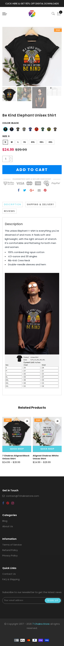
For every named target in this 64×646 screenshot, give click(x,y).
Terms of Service (12, 544)
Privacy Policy (10, 555)
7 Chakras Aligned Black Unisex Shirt (15, 457)
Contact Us (9, 573)
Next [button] (52, 58)
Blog (4, 521)
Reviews (9, 211)
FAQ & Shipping (11, 579)
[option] (32, 56)
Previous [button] (8, 58)
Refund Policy (10, 550)
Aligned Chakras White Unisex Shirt (46, 457)
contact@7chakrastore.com (22, 496)
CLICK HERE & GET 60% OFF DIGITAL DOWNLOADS (32, 3)
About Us (7, 526)
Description (12, 204)
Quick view (27, 421)
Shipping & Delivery (40, 204)
